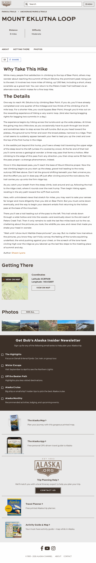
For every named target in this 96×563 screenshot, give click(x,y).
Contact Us (48, 490)
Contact (68, 556)
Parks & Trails (9, 12)
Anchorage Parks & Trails (33, 12)
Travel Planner (34, 504)
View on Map (43, 288)
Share (15, 60)
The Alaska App (36, 441)
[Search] (26, 4)
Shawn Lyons (18, 253)
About (5, 49)
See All (30, 312)
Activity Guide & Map (37, 525)
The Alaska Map (36, 420)
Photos (38, 49)
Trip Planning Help (47, 480)
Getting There (21, 49)
